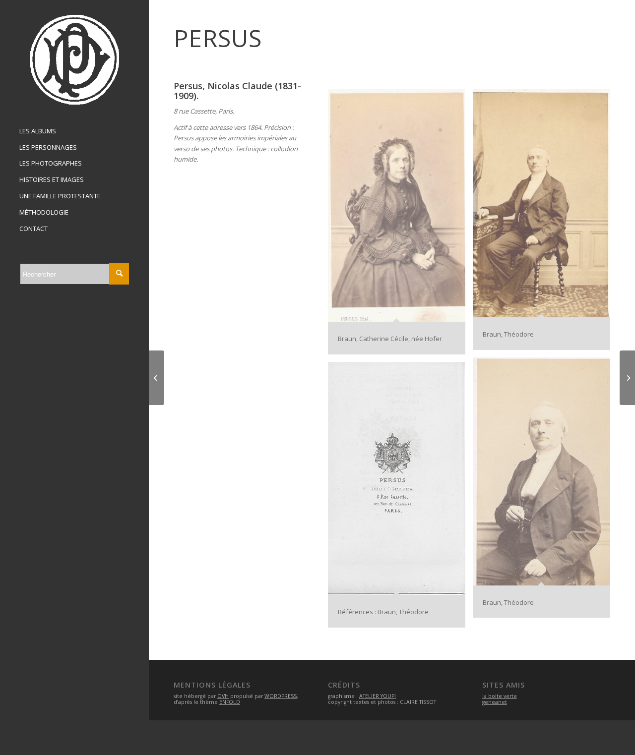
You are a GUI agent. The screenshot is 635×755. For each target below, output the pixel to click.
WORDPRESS (280, 696)
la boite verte (499, 696)
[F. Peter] (627, 377)
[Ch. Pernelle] (156, 377)
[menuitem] (74, 131)
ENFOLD (229, 701)
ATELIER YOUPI (377, 696)
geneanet (494, 701)
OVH (223, 696)
